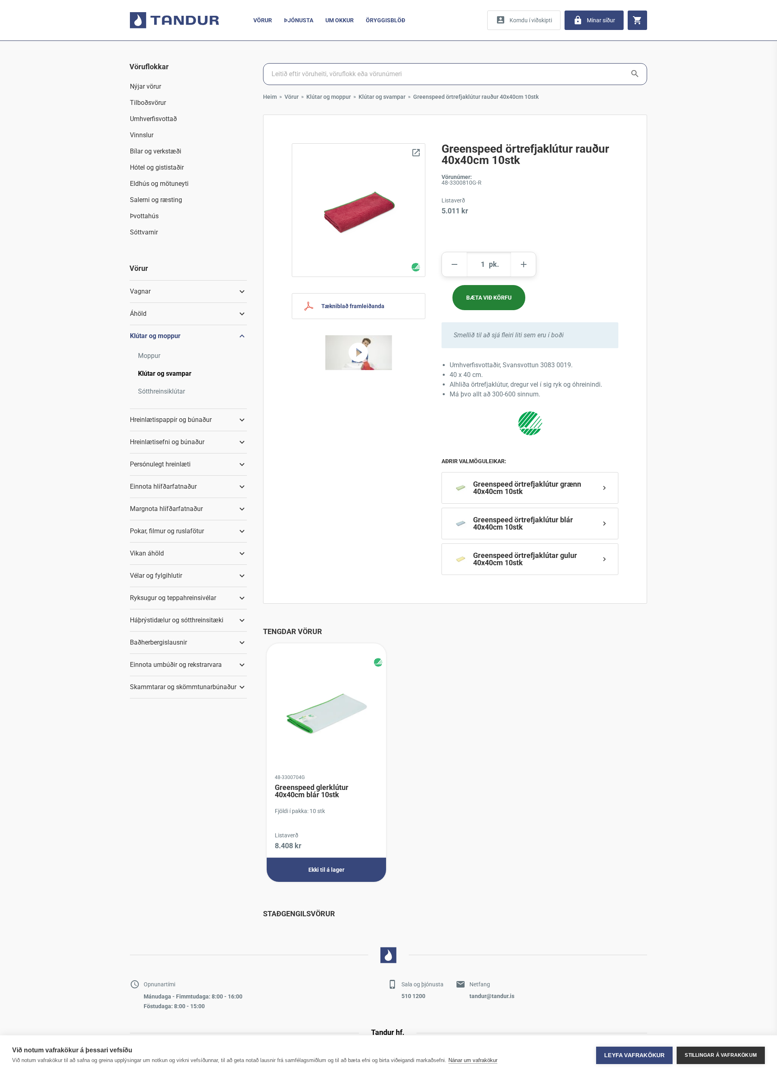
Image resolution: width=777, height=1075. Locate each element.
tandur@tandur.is (491, 996)
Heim (270, 97)
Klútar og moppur (328, 97)
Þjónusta (298, 20)
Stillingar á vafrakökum (721, 1055)
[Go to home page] (174, 20)
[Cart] (637, 20)
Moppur (149, 356)
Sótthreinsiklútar (161, 391)
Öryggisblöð (385, 20)
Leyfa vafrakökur (634, 1055)
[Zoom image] (358, 210)
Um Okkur (339, 20)
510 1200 (413, 996)
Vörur (262, 20)
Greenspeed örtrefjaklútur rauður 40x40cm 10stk (476, 97)
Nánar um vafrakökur (472, 1060)
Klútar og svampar (164, 373)
